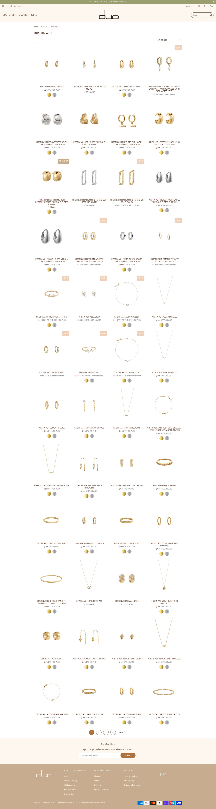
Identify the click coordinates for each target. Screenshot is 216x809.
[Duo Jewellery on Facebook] (7, 6)
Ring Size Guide (70, 789)
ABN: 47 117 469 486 (101, 789)
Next (121, 732)
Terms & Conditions (131, 776)
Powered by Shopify (97, 802)
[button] (13, 15)
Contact (97, 780)
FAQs (66, 776)
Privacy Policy (129, 780)
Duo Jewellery (45, 802)
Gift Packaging (69, 785)
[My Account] (204, 6)
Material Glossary (70, 780)
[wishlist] (199, 6)
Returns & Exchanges (132, 785)
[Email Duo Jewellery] (3, 6)
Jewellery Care (69, 794)
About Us (97, 776)
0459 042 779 (18, 6)
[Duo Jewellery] (109, 15)
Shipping (97, 785)
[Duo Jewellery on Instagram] (11, 6)
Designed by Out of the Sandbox (77, 802)
